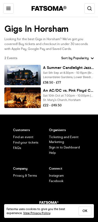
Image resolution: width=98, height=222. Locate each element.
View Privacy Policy (36, 213)
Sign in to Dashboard (64, 147)
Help (52, 153)
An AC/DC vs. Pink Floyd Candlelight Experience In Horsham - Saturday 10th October (68, 90)
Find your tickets (25, 142)
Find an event (23, 137)
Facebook (56, 181)
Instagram (56, 175)
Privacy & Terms (25, 175)
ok (84, 211)
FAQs (17, 148)
